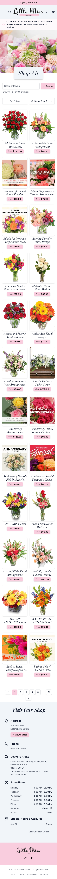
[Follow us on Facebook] (31, 857)
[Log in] (47, 12)
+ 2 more (22, 764)
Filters (17, 101)
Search (49, 86)
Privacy (21, 874)
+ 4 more (22, 774)
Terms (12, 874)
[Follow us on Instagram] (25, 857)
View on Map (21, 734)
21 (49, 692)
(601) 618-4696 (29, 2)
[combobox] (42, 101)
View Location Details (39, 831)
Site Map (44, 874)
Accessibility (32, 874)
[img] (51, 808)
